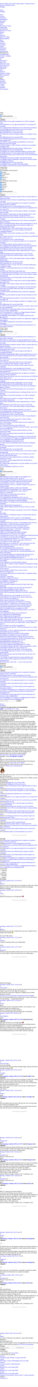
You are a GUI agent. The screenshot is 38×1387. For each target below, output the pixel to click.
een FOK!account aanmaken (26, 1344)
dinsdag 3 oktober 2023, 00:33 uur (9, 1060)
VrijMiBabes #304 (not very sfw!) (12, 466)
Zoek (10, 3)
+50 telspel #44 (6, 571)
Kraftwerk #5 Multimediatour (10, 614)
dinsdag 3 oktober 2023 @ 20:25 (11, 1283)
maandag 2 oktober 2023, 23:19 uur (10, 880)
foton (1, 893)
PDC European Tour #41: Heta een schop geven (16, 587)
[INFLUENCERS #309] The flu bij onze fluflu (16, 481)
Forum (2, 3)
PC (1, 59)
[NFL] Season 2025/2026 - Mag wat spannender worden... (18, 646)
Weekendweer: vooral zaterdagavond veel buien (15, 206)
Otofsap (2, 940)
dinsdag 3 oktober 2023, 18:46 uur (9, 1137)
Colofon (2, 86)
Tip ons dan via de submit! (17, 762)
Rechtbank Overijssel (16, 756)
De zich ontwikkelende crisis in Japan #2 (13, 491)
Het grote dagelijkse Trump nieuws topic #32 (15, 556)
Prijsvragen (3, 83)
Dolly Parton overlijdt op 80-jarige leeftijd (14, 164)
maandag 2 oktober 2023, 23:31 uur (10, 926)
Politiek (2, 22)
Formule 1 (3, 43)
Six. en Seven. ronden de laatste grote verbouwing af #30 (18, 630)
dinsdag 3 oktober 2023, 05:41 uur (9, 1070)
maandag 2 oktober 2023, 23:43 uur (10, 984)
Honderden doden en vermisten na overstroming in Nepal (18, 621)
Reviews (32, 3)
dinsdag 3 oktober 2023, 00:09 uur (9, 1013)
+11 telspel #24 (6, 492)
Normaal (4, 870)
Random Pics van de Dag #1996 (11, 137)
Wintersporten (4, 51)
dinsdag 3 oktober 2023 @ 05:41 (11, 1097)
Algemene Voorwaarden (7, 1375)
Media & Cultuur (5, 37)
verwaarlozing (21, 754)
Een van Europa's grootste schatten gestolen (14, 633)
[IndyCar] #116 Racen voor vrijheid (12, 533)
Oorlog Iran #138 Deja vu (10, 632)
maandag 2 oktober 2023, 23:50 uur (10, 1000)
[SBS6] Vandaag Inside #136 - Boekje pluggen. (16, 489)
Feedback (2, 87)
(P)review (4, 186)
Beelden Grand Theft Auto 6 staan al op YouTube (16, 247)
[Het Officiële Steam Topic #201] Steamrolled (15, 617)
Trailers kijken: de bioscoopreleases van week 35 (15, 244)
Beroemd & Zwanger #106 (10, 616)
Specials (7, 5)
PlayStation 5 (3, 67)
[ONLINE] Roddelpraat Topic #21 (12, 557)
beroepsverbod (4, 754)
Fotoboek (2, 81)
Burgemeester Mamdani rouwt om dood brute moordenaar (18, 127)
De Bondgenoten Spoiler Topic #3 (12, 589)
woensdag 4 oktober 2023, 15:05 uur (10, 1275)
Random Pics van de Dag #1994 (11, 162)
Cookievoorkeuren (29, 1375)
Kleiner (4, 872)
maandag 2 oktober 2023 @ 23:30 (12, 1019)
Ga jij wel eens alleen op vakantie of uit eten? (15, 527)
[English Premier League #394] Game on (14, 590)
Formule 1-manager (5, 56)
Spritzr (2, 1336)
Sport (1, 40)
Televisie (2, 35)
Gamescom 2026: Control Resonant (12, 239)
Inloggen (2, 7)
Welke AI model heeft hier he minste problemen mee (16, 657)
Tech (1, 24)
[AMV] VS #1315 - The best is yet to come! (14, 483)
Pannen (4, 611)
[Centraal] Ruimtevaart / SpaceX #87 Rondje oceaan (17, 638)
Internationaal (4, 19)
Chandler (2, 1073)
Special (4, 188)
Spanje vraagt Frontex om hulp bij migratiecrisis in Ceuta (18, 214)
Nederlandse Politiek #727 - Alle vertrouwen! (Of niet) (18, 538)
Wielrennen (3, 48)
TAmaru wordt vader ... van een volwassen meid (16, 662)
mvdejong (3, 1155)
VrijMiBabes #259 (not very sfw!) (12, 441)
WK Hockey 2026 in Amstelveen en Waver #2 (15, 540)
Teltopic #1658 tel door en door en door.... (14, 570)
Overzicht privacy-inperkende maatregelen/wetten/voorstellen (17, 995)
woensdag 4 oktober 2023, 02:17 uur (10, 1256)
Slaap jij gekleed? (7, 546)
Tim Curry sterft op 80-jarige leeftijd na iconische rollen (18, 151)
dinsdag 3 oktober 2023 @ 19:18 (11, 1238)
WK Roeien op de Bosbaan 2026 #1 (12, 643)
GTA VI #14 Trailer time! (10, 541)
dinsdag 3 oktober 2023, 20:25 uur (9, 1232)
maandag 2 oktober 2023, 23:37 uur (10, 947)
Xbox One (3, 62)
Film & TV (3, 68)
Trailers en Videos (5, 73)
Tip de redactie (4, 89)
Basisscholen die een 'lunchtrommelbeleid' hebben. (16, 499)
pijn (3, 513)
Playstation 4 (3, 60)
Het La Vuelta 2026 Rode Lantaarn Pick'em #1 (15, 524)
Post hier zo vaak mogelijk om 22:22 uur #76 (15, 595)
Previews (2, 5)
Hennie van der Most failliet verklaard (13, 562)
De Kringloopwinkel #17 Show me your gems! (15, 606)
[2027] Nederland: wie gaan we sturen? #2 (14, 635)
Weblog (6, 3)
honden (15, 754)
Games (2, 57)
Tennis (2, 46)
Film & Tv (5, 177)
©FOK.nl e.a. (4, 1378)
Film (1, 33)
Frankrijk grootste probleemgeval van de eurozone (16, 253)
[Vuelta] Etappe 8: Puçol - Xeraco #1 (12, 478)
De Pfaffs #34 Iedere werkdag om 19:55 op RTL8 (16, 636)
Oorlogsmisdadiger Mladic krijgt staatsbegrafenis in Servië (18, 223)
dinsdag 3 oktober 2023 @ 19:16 (11, 1262)
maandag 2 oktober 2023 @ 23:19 (12, 1076)
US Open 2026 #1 (7, 583)
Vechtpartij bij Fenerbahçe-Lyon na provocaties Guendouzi (18, 272)
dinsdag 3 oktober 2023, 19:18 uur (9, 1175)
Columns (27, 3)
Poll (3, 189)
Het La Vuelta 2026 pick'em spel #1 (12, 494)
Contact (2, 84)
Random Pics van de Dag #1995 (11, 150)
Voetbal (2, 41)
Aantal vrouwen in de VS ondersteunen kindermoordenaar (19, 535)
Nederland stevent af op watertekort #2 (13, 613)
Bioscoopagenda (4, 38)
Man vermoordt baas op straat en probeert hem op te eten (18, 165)
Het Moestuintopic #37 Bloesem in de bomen (15, 602)
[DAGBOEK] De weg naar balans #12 (13, 647)
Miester (2, 929)
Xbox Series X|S (4, 65)
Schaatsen (3, 49)
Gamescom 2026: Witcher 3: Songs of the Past (15, 215)
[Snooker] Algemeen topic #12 (11, 641)
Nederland (3, 18)
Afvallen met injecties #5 (9, 598)
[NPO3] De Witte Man (8, 495)
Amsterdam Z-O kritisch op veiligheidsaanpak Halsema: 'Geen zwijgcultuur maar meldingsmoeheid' (18, 313)
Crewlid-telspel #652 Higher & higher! (13, 532)
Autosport (3, 45)
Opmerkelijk (3, 27)
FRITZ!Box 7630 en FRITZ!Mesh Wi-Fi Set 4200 (16, 228)
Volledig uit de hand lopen (10, 530)
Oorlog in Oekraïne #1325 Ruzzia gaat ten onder (16, 480)
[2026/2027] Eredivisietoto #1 (11, 505)
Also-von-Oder (4, 1063)
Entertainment (4, 29)
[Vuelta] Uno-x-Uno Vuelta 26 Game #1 (14, 526)
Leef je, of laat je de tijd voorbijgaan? (12, 537)
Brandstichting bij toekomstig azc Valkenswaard (15, 148)
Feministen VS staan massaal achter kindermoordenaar (17, 153)
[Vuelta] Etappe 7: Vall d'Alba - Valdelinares (14, 529)
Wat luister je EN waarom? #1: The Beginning (15, 518)
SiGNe (2, 1003)
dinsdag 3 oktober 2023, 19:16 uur (9, 1152)
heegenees (3, 950)
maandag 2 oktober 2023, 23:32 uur (10, 937)
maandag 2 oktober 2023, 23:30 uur (10, 890)
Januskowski (3, 1141)
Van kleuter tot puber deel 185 (11, 619)
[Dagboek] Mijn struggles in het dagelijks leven (15, 476)
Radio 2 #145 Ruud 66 (8, 581)
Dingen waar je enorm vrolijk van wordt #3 (15, 545)
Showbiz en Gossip (5, 26)
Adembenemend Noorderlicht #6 (11, 548)
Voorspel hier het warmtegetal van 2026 (13, 608)
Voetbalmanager (4, 54)
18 (0, 758)
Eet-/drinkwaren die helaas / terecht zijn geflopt (16, 649)
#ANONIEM (4, 1016)
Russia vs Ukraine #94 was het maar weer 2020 (15, 603)
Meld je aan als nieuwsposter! (14, 766)
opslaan (3, 119)
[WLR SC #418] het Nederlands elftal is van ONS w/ (17, 609)
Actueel (2, 16)
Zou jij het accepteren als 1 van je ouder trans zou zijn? (17, 543)
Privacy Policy (19, 1375)
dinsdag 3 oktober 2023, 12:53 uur (9, 1090)
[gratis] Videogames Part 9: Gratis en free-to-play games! (18, 579)
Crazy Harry (3, 987)
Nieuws (22, 3)
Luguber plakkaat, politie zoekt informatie (14, 488)
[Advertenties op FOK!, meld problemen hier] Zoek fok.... (19, 522)
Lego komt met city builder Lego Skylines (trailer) (16, 157)
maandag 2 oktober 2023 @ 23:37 (12, 1144)
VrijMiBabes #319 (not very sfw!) (11, 131)
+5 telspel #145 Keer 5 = (9, 578)
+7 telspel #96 (6, 576)
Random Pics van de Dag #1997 (11, 132)
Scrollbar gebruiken (7, 116)
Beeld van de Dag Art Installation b (12, 625)
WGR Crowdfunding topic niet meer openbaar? (15, 549)
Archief (12, 5)
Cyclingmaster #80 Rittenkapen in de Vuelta (15, 644)
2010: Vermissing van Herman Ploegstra (13, 500)
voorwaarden (14, 1353)
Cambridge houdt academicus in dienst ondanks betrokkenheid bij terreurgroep (15, 419)
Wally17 (2, 883)
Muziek (2, 32)
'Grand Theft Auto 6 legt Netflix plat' (12, 271)
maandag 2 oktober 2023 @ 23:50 (12, 1183)
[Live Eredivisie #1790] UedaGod (12, 600)
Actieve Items (16, 3)
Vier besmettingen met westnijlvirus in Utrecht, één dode (18, 287)
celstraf (11, 754)
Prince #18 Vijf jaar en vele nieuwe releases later (16, 597)
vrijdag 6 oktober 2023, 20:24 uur (9, 1333)
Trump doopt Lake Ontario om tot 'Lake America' (16, 129)
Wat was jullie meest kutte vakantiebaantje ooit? (16, 605)
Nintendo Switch (4, 64)
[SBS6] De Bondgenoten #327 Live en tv (14, 497)
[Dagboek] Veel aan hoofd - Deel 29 (13, 640)
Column (4, 184)
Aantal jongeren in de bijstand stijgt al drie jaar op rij (17, 554)
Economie (3, 21)
